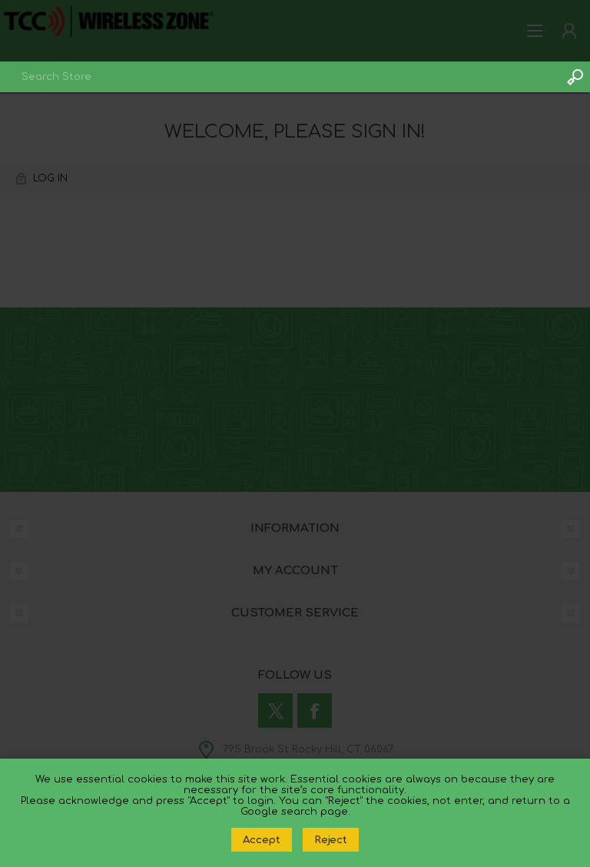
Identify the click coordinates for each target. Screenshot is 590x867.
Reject (330, 839)
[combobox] (279, 76)
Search (574, 76)
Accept (261, 839)
